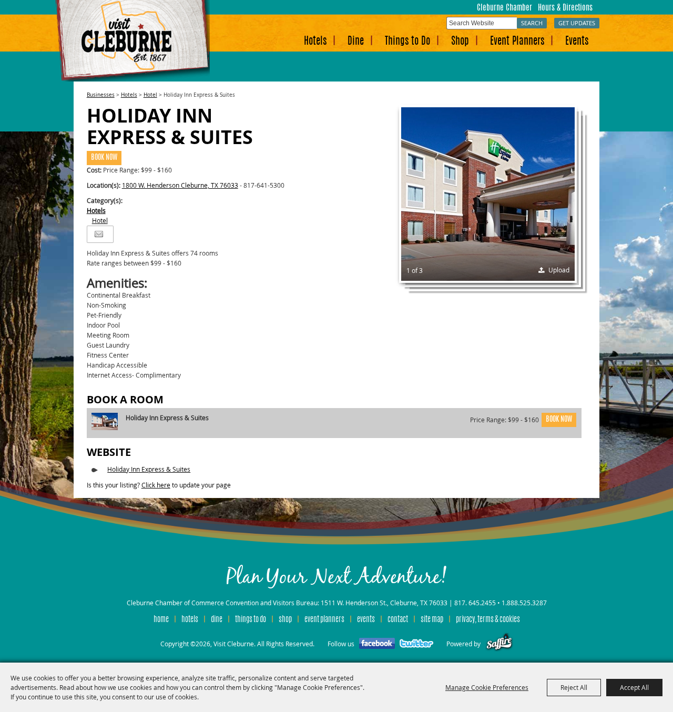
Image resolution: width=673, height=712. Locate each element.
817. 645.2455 (475, 602)
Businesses (101, 94)
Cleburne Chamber (504, 8)
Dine (356, 42)
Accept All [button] (634, 687)
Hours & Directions (565, 8)
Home (161, 620)
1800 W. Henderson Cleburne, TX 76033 (180, 185)
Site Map (432, 620)
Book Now (104, 157)
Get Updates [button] (576, 23)
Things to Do (407, 42)
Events (576, 42)
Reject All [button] (573, 687)
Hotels (315, 42)
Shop (460, 42)
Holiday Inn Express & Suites (148, 469)
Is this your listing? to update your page (159, 485)
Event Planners (517, 42)
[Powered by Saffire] (499, 643)
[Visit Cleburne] (132, 41)
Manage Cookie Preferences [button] (486, 687)
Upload (558, 270)
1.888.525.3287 (524, 602)
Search (532, 23)
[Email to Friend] (99, 234)
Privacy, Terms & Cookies (488, 620)
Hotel (150, 94)
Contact (398, 620)
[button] (488, 194)
